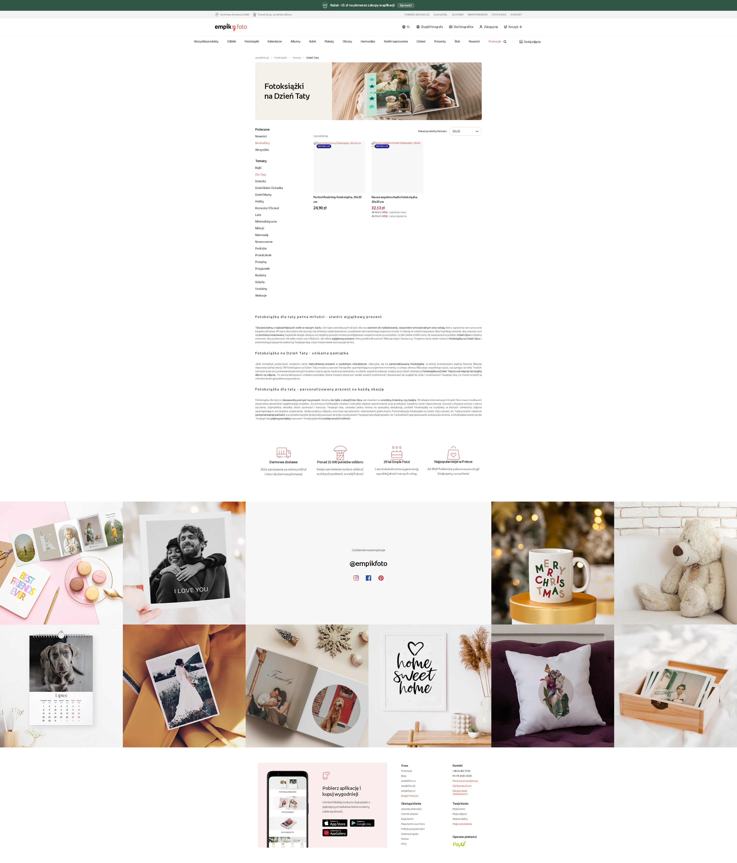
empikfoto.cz (408, 780)
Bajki (258, 167)
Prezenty (440, 41)
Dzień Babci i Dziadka (269, 187)
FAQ (403, 843)
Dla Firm (457, 14)
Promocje (495, 41)
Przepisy (261, 261)
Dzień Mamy (263, 194)
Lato (258, 214)
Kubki (312, 41)
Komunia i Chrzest (267, 208)
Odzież (421, 41)
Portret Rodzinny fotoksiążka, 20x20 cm (337, 199)
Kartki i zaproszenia (396, 41)
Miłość (259, 228)
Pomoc (405, 838)
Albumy (295, 41)
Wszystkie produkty (206, 41)
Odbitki (231, 41)
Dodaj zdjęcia (532, 41)
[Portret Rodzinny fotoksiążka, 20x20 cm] (339, 167)
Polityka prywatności (413, 828)
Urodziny (261, 288)
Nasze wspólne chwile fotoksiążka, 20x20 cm (395, 199)
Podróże (261, 248)
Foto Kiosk (499, 14)
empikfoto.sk (408, 785)
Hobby (259, 201)
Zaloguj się (491, 26)
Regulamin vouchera (413, 823)
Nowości (474, 41)
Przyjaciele (262, 268)
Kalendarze (275, 41)
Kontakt (516, 14)
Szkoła (260, 282)
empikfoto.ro (408, 790)
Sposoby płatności (411, 809)
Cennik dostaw (409, 813)
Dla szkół (440, 14)
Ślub (457, 41)
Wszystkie (262, 149)
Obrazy (347, 41)
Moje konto (459, 809)
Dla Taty (260, 174)
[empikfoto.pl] (238, 27)
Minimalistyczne (266, 221)
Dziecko (260, 181)
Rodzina (260, 275)
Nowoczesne (264, 241)
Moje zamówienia (462, 823)
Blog (403, 775)
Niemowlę (262, 235)
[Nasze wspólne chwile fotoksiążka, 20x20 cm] (398, 167)
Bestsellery (262, 143)
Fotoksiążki (252, 41)
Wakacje (261, 295)
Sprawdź (406, 5)
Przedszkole (263, 255)
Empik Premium (477, 14)
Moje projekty (460, 818)
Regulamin (407, 818)
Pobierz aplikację (417, 14)
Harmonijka (368, 41)
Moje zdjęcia (460, 813)
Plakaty (329, 41)
